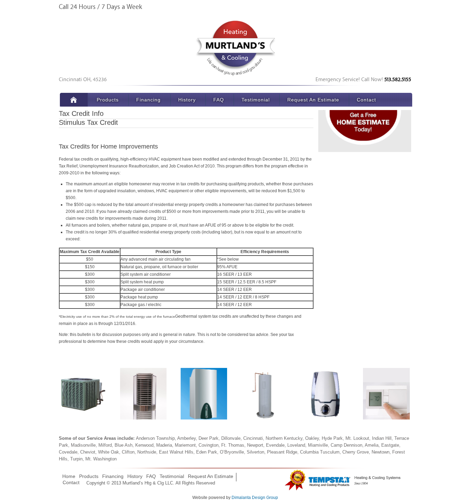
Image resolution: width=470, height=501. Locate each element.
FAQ (218, 99)
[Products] (82, 394)
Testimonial (256, 99)
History (187, 99)
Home (74, 100)
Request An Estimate (313, 99)
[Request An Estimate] (364, 128)
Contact (366, 99)
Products (108, 99)
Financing (148, 99)
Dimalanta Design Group (255, 497)
